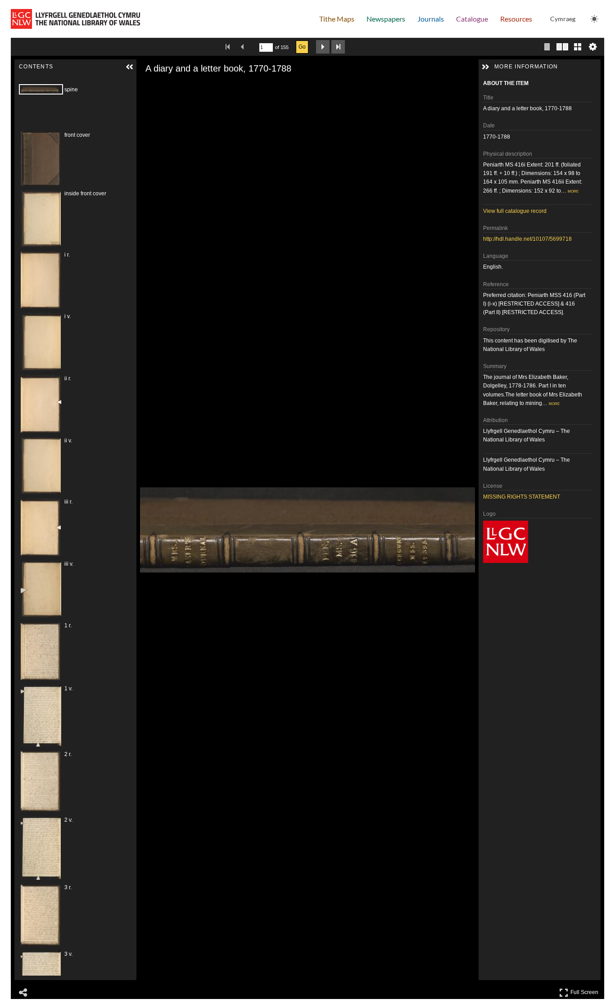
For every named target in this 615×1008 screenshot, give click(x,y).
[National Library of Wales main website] (75, 19)
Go (302, 47)
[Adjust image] (184, 86)
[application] (307, 530)
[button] (129, 67)
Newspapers (385, 18)
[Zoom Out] (159, 86)
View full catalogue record (515, 211)
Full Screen (585, 990)
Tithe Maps (336, 18)
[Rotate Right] (171, 86)
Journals (430, 18)
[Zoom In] (146, 86)
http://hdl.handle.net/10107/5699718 (527, 239)
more (573, 191)
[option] (66, 106)
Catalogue (472, 18)
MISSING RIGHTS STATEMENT (521, 497)
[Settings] (593, 47)
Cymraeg (562, 18)
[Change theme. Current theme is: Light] (594, 19)
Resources (516, 18)
